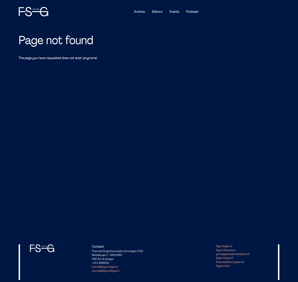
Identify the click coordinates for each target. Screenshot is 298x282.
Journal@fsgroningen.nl (105, 271)
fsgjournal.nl (223, 266)
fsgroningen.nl (224, 246)
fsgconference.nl (225, 250)
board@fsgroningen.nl (105, 267)
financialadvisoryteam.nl (230, 262)
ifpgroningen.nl (224, 258)
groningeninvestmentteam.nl (232, 254)
